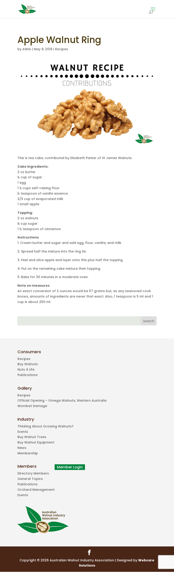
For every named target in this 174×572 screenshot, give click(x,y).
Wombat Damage (32, 406)
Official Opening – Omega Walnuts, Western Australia (61, 400)
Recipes (61, 49)
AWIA (26, 49)
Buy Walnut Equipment (35, 442)
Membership (27, 453)
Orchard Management (36, 489)
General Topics (30, 479)
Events (22, 431)
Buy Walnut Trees (31, 437)
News (21, 448)
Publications (27, 375)
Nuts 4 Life (25, 369)
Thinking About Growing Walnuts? (45, 426)
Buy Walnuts (27, 364)
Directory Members (33, 473)
